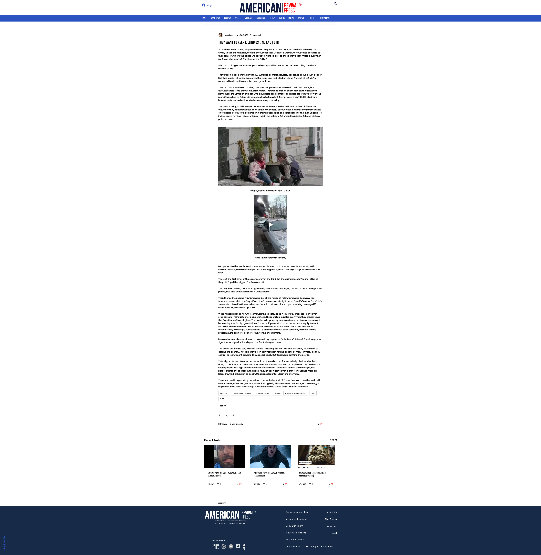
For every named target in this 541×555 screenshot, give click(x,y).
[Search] (335, 4)
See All (333, 439)
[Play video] (270, 224)
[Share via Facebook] (219, 415)
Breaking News (262, 393)
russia (222, 399)
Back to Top (4, 542)
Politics (222, 405)
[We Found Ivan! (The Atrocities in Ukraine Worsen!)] (316, 456)
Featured (224, 393)
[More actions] (321, 35)
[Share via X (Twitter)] (226, 415)
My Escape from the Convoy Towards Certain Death (269, 474)
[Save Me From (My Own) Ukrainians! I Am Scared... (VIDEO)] (224, 456)
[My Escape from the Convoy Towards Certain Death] (270, 456)
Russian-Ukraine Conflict (296, 393)
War (313, 393)
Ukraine (277, 393)
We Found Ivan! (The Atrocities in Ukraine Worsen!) (313, 474)
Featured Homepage (242, 393)
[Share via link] (233, 415)
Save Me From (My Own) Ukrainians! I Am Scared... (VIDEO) (224, 474)
